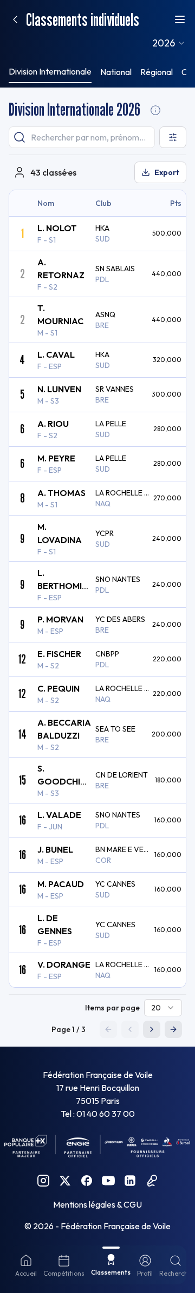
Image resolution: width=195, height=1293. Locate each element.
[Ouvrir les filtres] (172, 137)
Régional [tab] (156, 71)
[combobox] (169, 43)
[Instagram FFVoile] (43, 1180)
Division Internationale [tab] (50, 71)
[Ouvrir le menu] (179, 19)
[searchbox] (82, 137)
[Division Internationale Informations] (155, 110)
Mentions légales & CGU (97, 1204)
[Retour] (15, 19)
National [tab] (116, 71)
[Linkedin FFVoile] (130, 1180)
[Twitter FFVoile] (65, 1180)
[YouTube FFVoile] (108, 1180)
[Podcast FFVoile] (151, 1180)
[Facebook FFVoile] (86, 1180)
